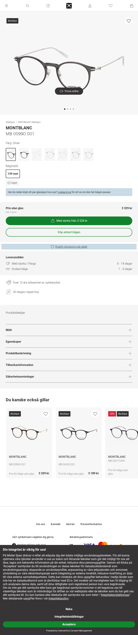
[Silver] (11, 154)
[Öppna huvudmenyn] (6, 6)
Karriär (70, 524)
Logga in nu (64, 192)
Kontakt (56, 524)
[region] (69, 444)
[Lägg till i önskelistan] (128, 20)
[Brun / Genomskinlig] (63, 154)
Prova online (72, 91)
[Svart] (75, 154)
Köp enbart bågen (69, 232)
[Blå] (50, 154)
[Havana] (24, 154)
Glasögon (10, 122)
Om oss (40, 524)
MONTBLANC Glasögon (29, 122)
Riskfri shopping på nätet (71, 247)
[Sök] (27, 6)
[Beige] (37, 154)
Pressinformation (91, 524)
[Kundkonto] (89, 5)
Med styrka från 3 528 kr (71, 220)
